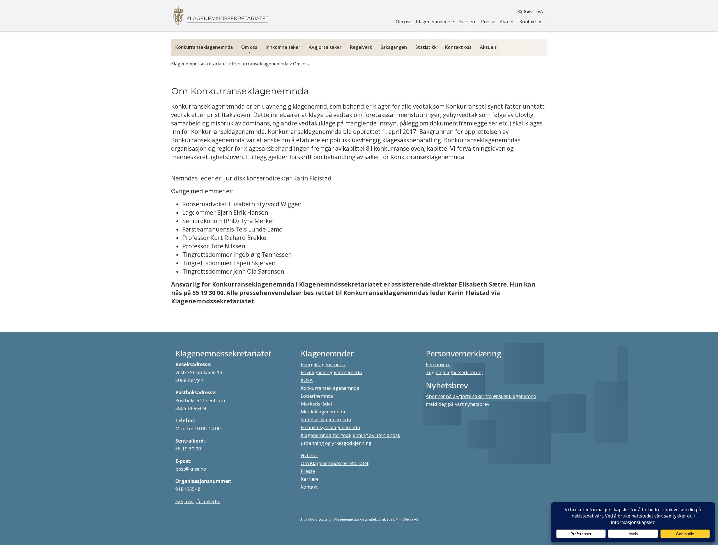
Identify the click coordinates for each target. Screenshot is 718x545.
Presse (488, 22)
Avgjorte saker (325, 47)
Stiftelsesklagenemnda (326, 419)
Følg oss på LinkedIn (197, 501)
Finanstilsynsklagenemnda (330, 427)
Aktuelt (507, 22)
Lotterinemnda (317, 396)
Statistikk (426, 47)
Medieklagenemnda (323, 411)
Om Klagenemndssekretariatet (335, 463)
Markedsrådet (316, 403)
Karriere (468, 22)
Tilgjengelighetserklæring (454, 372)
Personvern (438, 364)
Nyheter (309, 455)
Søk (528, 11)
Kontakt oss (532, 22)
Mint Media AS (407, 519)
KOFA (307, 380)
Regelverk (361, 47)
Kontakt (309, 487)
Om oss (403, 22)
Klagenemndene (433, 22)
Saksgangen (394, 47)
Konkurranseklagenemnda (204, 47)
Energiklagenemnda (323, 364)
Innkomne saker (283, 47)
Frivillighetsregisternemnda (331, 372)
